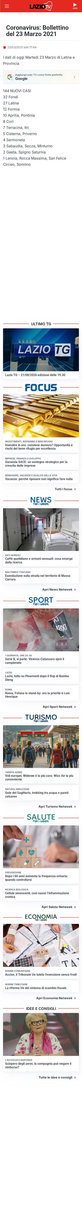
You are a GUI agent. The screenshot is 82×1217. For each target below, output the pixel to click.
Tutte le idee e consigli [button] (55, 1077)
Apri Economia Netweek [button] (54, 998)
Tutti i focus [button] (63, 489)
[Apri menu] (7, 6)
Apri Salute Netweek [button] (57, 907)
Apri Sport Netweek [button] (57, 707)
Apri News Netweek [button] (57, 589)
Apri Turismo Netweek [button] (55, 806)
